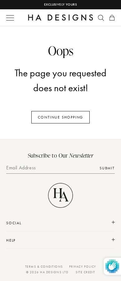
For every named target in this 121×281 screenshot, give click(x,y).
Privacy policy (82, 267)
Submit (107, 168)
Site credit (85, 272)
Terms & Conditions (44, 267)
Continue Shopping (60, 117)
